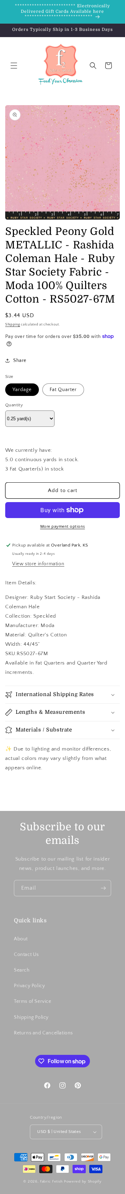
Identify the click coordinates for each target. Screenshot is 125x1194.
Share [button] (19, 360)
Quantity (14, 405)
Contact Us (26, 954)
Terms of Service (32, 1001)
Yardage (22, 389)
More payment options (62, 526)
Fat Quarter (63, 389)
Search (22, 970)
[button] (14, 65)
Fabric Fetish (51, 1181)
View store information (38, 564)
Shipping (12, 325)
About (21, 939)
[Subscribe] (103, 888)
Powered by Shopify (83, 1181)
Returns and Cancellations (43, 1033)
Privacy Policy (29, 986)
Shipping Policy (31, 1017)
